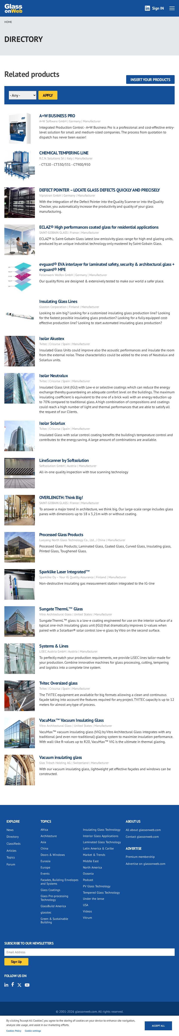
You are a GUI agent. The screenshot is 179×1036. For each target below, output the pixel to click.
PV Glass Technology (96, 886)
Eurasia (45, 861)
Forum (11, 864)
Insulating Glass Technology (101, 830)
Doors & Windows (53, 855)
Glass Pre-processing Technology (54, 898)
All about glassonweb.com (143, 830)
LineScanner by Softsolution (64, 460)
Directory (13, 837)
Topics (11, 857)
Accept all (158, 1025)
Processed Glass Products (61, 534)
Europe (45, 867)
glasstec (46, 912)
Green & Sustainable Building (54, 920)
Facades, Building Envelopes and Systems (59, 882)
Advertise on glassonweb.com (145, 864)
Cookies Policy (13, 1030)
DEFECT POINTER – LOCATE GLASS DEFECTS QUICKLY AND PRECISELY (99, 190)
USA (85, 905)
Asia (43, 842)
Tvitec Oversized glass (58, 683)
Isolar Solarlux (52, 423)
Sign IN (158, 8)
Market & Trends (94, 855)
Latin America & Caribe (98, 848)
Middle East (91, 861)
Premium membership (140, 857)
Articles (11, 851)
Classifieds (14, 844)
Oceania (88, 873)
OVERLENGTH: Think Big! (61, 497)
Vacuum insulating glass (60, 757)
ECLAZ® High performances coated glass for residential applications (98, 227)
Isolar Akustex (51, 338)
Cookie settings (33, 1030)
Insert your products (150, 79)
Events (45, 873)
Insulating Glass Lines (58, 301)
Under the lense (93, 899)
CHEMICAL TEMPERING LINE (63, 152)
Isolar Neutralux (53, 375)
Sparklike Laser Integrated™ (64, 571)
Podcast (88, 880)
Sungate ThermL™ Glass (61, 608)
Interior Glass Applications (100, 836)
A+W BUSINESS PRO (57, 115)
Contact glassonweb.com (142, 837)
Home (8, 22)
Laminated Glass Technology (102, 842)
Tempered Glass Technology (101, 892)
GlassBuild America (53, 906)
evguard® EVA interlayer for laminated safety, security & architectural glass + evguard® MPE (106, 267)
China (44, 848)
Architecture (49, 836)
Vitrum (87, 918)
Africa (44, 830)
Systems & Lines (53, 646)
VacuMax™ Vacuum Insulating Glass (71, 720)
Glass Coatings (50, 890)
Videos (87, 911)
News (10, 830)
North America (92, 867)
